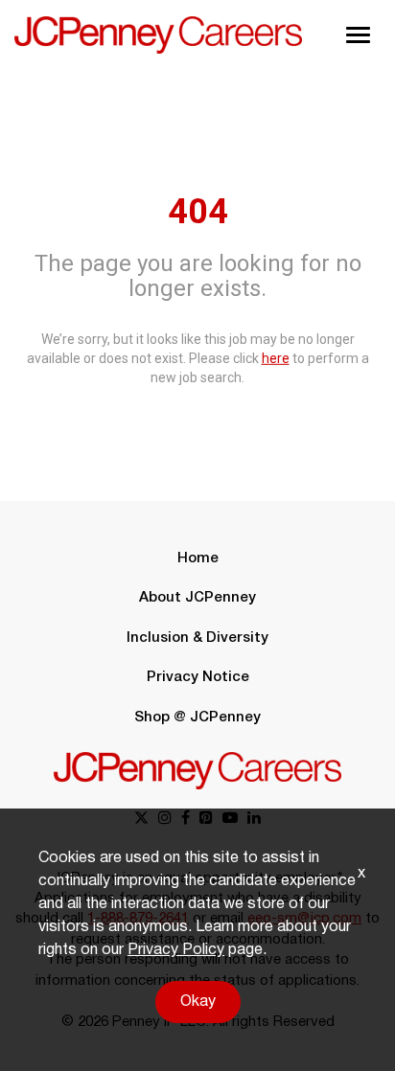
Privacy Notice (198, 677)
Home (198, 558)
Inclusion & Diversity (197, 638)
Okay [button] (198, 1002)
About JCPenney (197, 597)
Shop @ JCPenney (197, 717)
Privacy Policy (176, 950)
